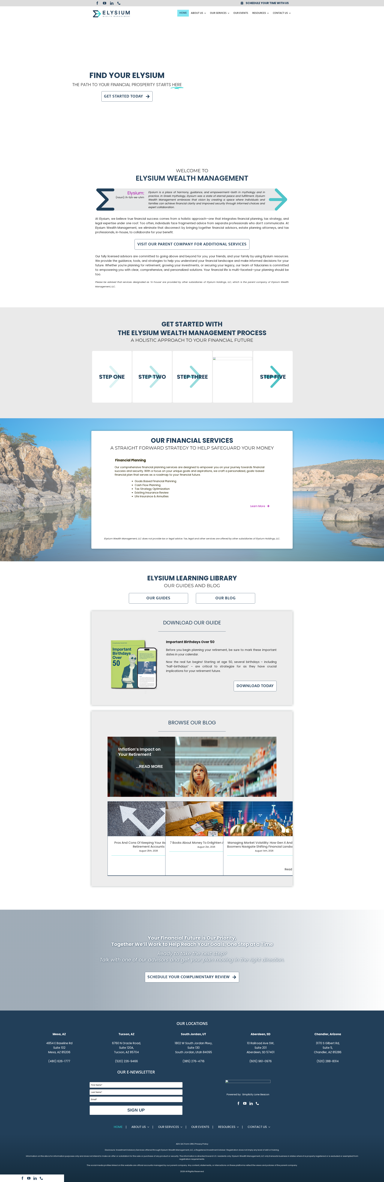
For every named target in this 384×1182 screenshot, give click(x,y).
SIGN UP (136, 1110)
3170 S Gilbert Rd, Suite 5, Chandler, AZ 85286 (327, 1047)
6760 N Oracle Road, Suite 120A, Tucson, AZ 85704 (126, 1047)
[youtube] (104, 3)
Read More (292, 869)
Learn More (257, 510)
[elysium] (111, 11)
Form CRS (189, 1143)
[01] (111, 376)
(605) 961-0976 (260, 1061)
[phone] (119, 3)
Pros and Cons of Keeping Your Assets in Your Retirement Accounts (148, 845)
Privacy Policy (201, 1143)
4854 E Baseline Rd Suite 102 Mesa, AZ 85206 (59, 1047)
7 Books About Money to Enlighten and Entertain (206, 843)
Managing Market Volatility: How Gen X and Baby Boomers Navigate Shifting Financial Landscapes (264, 845)
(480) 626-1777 (59, 1061)
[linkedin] (111, 3)
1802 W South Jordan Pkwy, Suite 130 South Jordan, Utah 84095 (193, 1047)
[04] (232, 376)
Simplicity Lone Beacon (255, 1094)
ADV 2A (179, 1143)
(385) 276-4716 (193, 1061)
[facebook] (97, 3)
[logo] (247, 1081)
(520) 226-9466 (126, 1061)
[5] (272, 376)
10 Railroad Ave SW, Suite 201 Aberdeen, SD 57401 (260, 1047)
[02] (152, 376)
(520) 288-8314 (328, 1061)
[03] (192, 376)
